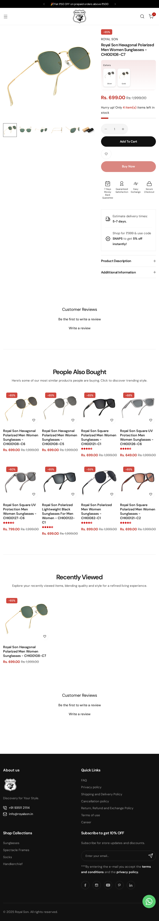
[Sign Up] (151, 856)
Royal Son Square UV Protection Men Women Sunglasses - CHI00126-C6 (136, 437)
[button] (44, 4)
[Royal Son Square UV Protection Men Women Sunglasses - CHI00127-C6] (21, 481)
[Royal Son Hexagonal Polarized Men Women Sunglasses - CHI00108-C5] (60, 407)
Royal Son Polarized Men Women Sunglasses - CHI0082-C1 (96, 511)
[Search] (142, 16)
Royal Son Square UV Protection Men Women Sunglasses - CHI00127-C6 (19, 511)
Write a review (79, 328)
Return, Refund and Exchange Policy (107, 808)
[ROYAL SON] (79, 16)
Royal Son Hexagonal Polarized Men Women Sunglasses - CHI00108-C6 (20, 437)
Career (86, 822)
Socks (7, 857)
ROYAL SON (109, 39)
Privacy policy (91, 787)
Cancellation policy (95, 801)
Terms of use (90, 815)
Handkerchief (13, 864)
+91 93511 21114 (19, 808)
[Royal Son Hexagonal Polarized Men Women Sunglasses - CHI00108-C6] (21, 407)
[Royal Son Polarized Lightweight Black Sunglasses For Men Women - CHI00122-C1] (60, 481)
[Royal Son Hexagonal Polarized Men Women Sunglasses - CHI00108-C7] (26, 618)
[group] (49, 75)
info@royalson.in (21, 814)
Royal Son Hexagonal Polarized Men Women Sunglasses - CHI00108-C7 (24, 651)
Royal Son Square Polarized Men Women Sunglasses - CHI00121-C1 (98, 437)
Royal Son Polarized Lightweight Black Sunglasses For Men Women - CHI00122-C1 (58, 514)
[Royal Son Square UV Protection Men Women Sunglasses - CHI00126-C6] (138, 407)
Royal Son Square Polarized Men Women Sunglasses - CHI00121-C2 (137, 511)
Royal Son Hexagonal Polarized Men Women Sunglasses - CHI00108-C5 (59, 437)
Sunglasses (11, 843)
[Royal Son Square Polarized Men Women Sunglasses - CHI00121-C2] (138, 481)
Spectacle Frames (16, 850)
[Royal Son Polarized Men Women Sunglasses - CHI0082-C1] (99, 481)
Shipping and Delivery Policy (101, 794)
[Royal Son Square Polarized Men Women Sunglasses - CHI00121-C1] (99, 407)
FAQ (84, 780)
